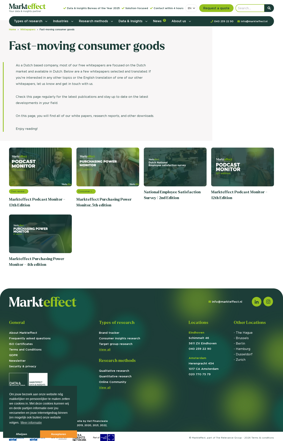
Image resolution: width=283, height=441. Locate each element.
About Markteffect (23, 333)
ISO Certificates (21, 344)
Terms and (25, 349)
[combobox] (191, 8)
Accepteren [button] (58, 434)
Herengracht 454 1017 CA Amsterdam (204, 363)
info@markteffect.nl (227, 301)
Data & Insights (131, 21)
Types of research (28, 21)
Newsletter (17, 360)
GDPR (13, 355)
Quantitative (115, 376)
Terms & (262, 437)
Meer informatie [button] (31, 422)
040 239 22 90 (200, 349)
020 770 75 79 (200, 374)
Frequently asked (30, 338)
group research (115, 344)
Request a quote (216, 8)
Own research (19, 191)
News (159, 21)
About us (179, 21)
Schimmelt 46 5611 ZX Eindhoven (203, 338)
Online (112, 382)
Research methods (94, 21)
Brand (109, 333)
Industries (61, 21)
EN (189, 8)
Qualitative (114, 371)
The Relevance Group (229, 437)
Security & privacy (22, 366)
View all (105, 349)
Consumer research (87, 191)
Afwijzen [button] (21, 434)
